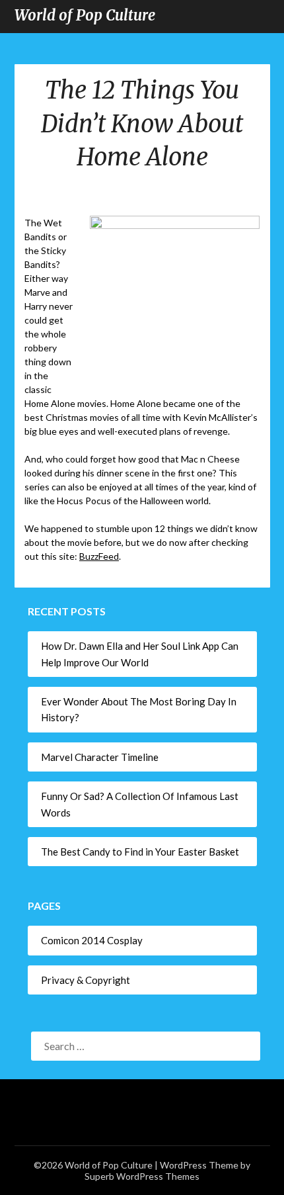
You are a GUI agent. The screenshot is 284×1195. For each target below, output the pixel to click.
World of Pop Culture (85, 15)
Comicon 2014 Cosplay (92, 940)
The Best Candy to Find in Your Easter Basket (140, 852)
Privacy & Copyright (85, 980)
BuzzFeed (99, 556)
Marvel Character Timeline (100, 757)
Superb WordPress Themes (142, 1176)
